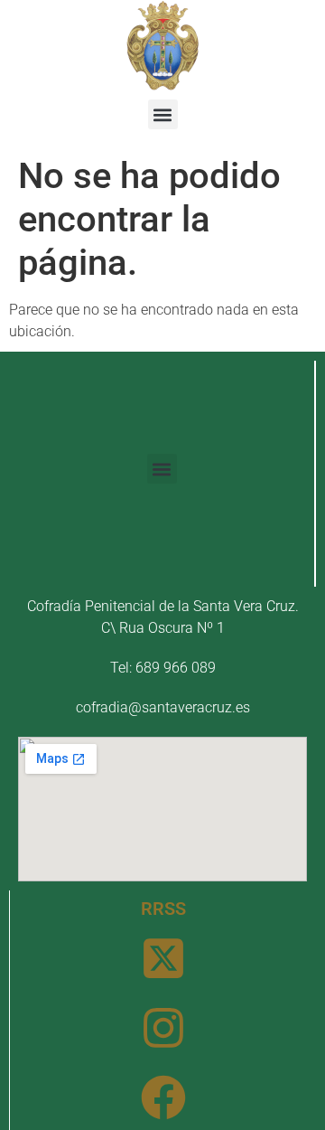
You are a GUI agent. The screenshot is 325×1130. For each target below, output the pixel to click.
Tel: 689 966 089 (163, 667)
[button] (163, 114)
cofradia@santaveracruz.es (163, 707)
